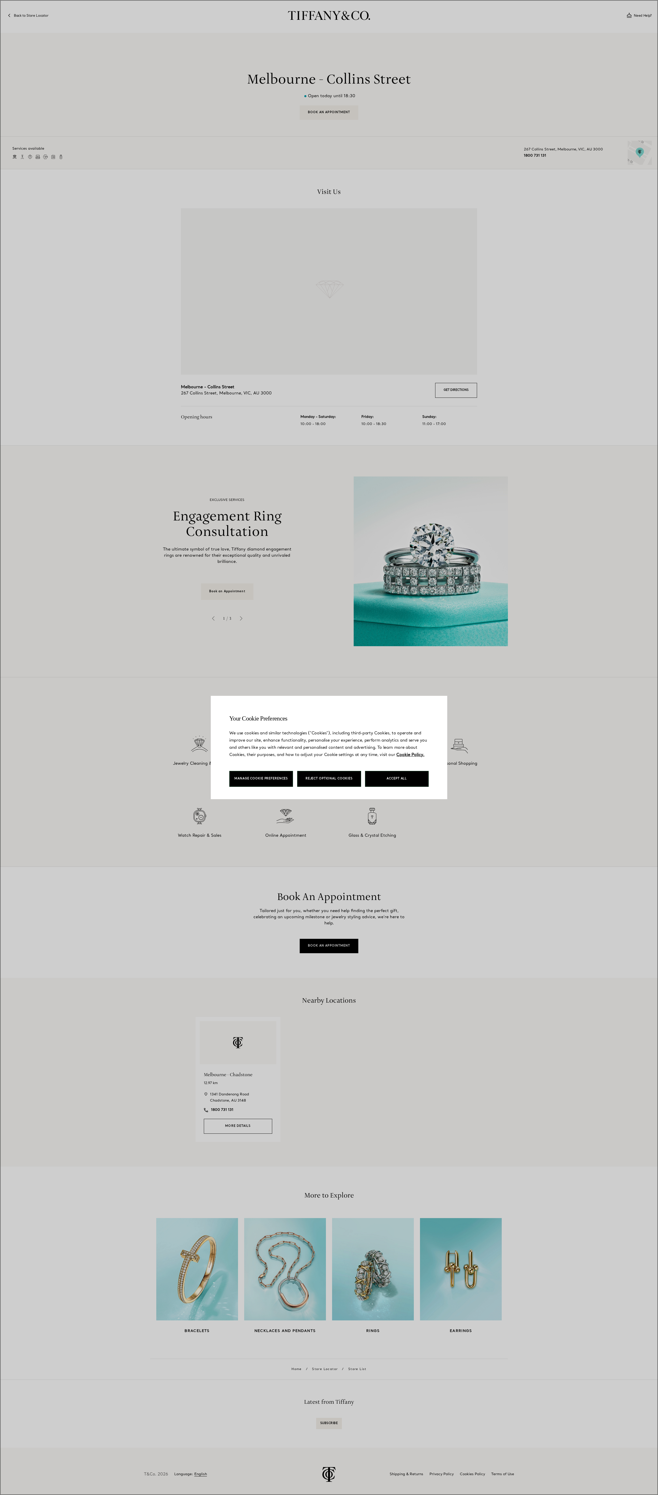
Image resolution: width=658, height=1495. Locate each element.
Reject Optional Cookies (329, 778)
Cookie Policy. (410, 755)
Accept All (397, 778)
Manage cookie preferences (261, 778)
